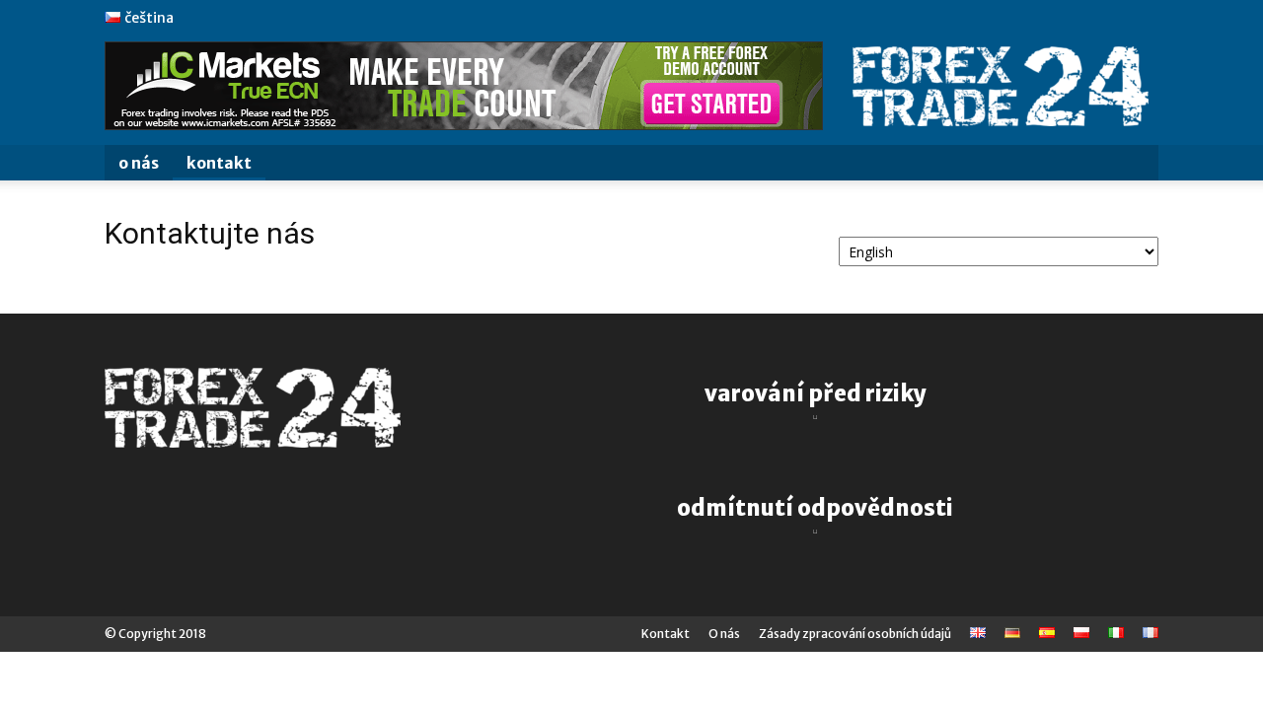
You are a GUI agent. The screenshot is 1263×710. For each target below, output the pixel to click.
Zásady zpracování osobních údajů (855, 633)
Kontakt (219, 163)
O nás (138, 163)
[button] (1134, 164)
